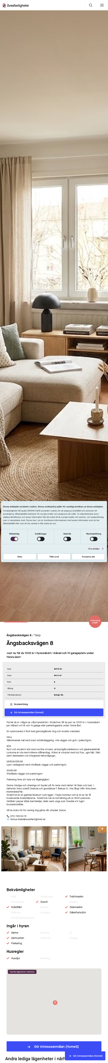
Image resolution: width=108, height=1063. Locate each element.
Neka (19, 557)
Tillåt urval (54, 557)
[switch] (41, 539)
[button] (100, 878)
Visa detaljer (94, 548)
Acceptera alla (88, 557)
